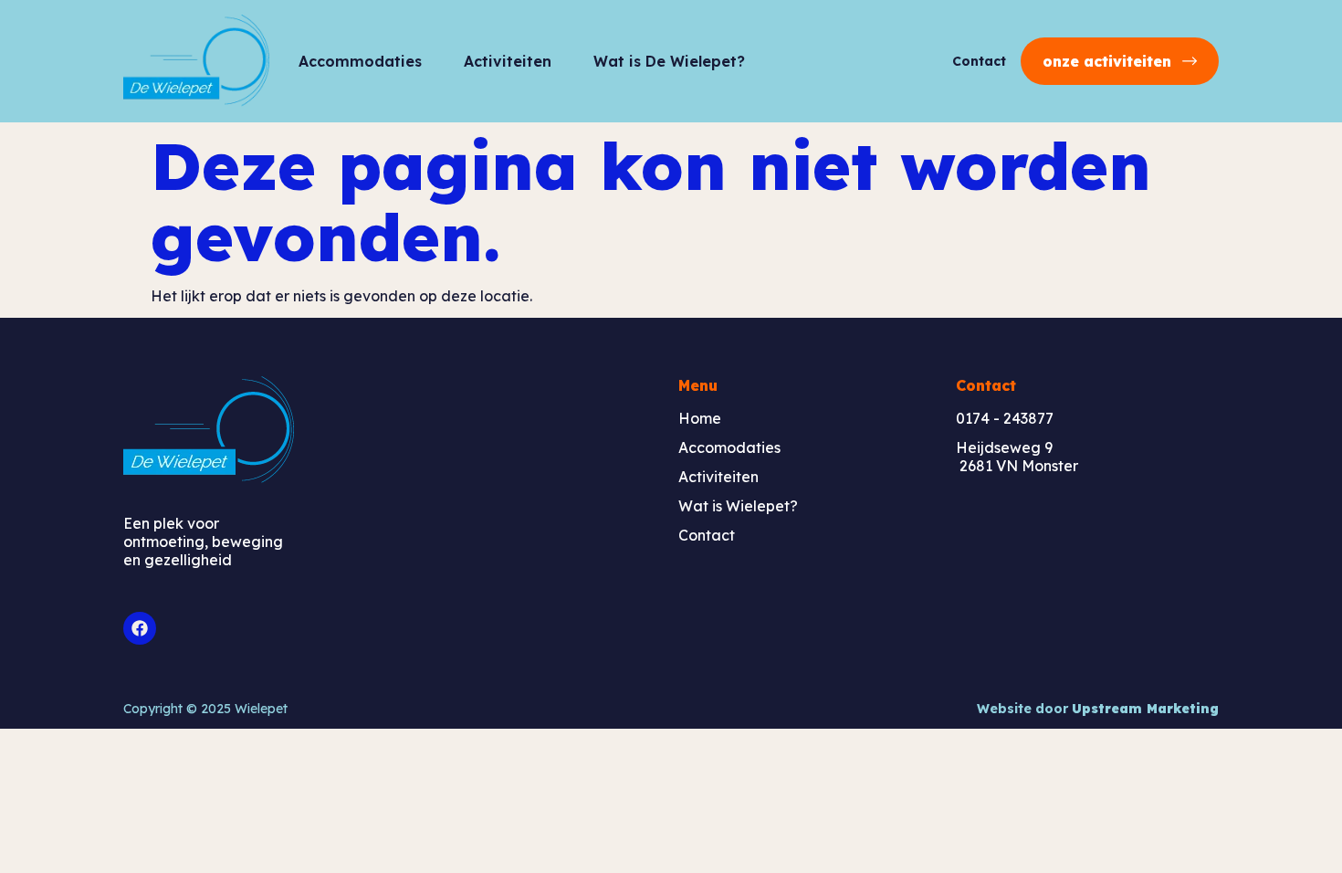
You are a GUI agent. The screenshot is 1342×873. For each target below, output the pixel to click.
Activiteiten (507, 61)
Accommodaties (360, 61)
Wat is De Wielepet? (669, 61)
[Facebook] (139, 628)
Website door (1098, 708)
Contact (979, 61)
